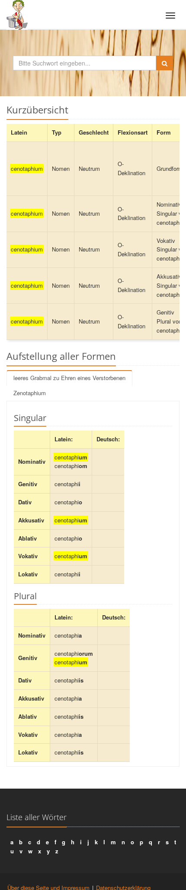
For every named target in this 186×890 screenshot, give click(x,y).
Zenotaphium (29, 393)
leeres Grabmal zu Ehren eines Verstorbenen (69, 378)
